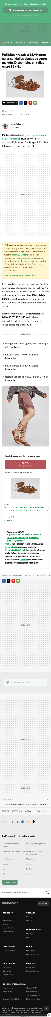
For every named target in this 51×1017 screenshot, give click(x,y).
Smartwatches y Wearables (14, 851)
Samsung (6, 864)
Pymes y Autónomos (33, 971)
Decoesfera (7, 971)
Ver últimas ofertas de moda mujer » (20, 275)
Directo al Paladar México (11, 999)
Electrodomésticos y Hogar (11, 844)
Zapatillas (9, 42)
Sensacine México (32, 992)
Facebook (21, 103)
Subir (41, 903)
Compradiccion (8, 975)
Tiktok (33, 821)
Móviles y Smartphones (35, 843)
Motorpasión (30, 950)
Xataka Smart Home (9, 928)
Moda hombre (8, 859)
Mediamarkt (33, 42)
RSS (28, 821)
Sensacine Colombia (33, 995)
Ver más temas (10, 882)
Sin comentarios (11, 103)
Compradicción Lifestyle (23, 261)
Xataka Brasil (7, 992)
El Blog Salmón (31, 967)
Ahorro (29, 874)
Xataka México (8, 988)
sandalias (42, 575)
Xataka (5, 917)
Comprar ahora (25, 464)
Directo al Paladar (9, 950)
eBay (5, 869)
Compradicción (23, 258)
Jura (4, 874)
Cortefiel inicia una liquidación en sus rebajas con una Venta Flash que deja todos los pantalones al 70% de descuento (27, 804)
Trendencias (29, 575)
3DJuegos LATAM (32, 988)
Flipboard (30, 103)
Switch (29, 869)
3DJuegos (29, 917)
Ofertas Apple (42, 811)
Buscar (47, 892)
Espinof (29, 937)
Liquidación (20, 42)
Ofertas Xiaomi (27, 811)
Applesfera (6, 924)
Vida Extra (29, 921)
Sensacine (29, 934)
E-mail (35, 103)
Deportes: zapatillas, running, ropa (34, 852)
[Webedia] (10, 904)
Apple (28, 864)
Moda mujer (17, 575)
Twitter (25, 103)
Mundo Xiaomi (8, 932)
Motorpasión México (33, 999)
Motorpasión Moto (32, 954)
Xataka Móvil (7, 921)
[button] (17, 124)
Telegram (15, 254)
